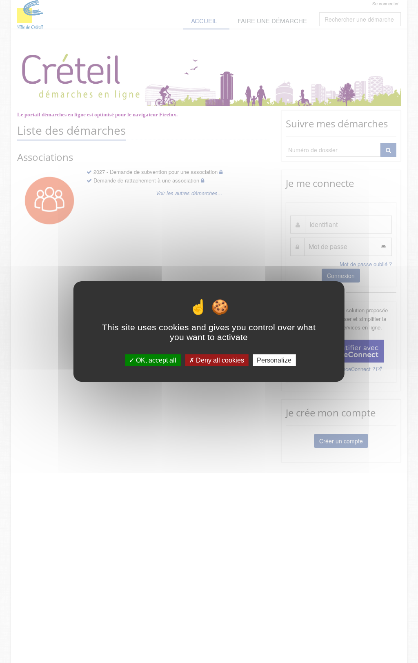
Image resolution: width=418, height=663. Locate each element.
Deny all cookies (219, 360)
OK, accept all (155, 360)
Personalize (274, 360)
